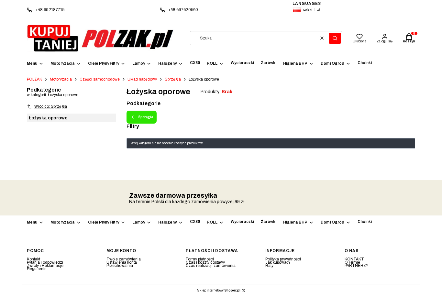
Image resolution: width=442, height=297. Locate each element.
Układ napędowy (142, 79)
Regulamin (37, 269)
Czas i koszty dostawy (205, 262)
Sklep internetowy (218, 290)
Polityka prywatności (283, 259)
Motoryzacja (61, 79)
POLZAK (34, 79)
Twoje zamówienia (123, 259)
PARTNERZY (356, 265)
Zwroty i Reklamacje (45, 265)
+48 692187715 (50, 9)
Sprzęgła (173, 79)
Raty (269, 265)
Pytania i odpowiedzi (45, 262)
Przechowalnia (119, 265)
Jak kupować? (278, 262)
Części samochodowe (100, 79)
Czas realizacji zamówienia (211, 265)
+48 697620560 (183, 9)
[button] (335, 38)
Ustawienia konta (121, 262)
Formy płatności (200, 259)
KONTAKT (354, 259)
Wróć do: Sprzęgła (50, 106)
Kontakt (33, 259)
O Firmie (352, 262)
